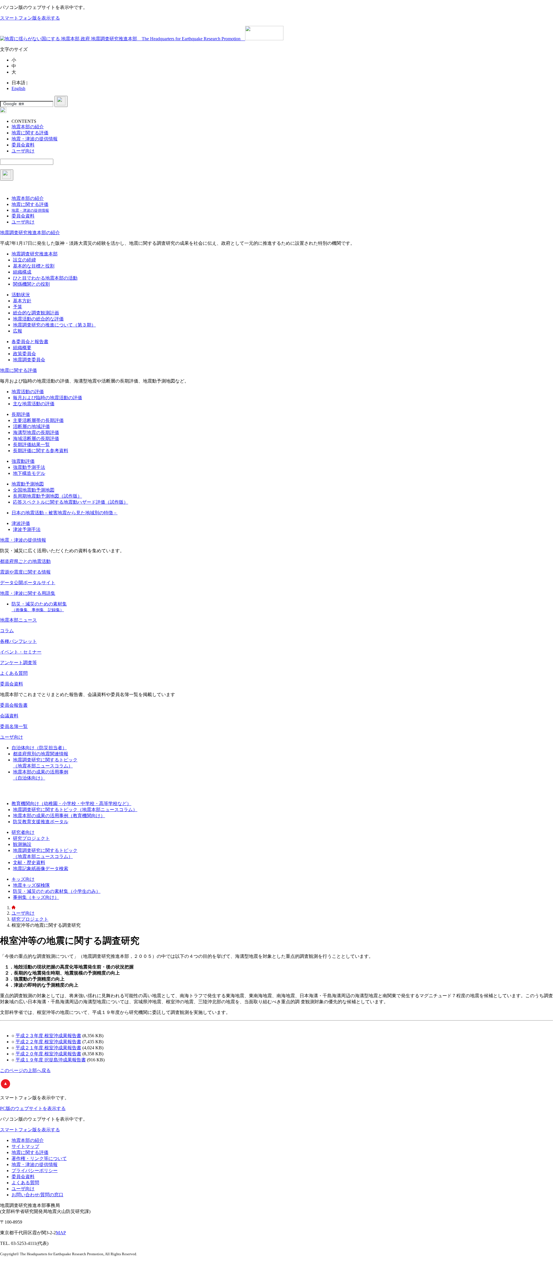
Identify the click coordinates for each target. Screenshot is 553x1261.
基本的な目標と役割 (33, 265)
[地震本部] (14, 907)
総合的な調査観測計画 (36, 312)
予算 (17, 306)
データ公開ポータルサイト (27, 582)
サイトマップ (25, 1146)
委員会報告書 (14, 705)
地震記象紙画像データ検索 (40, 868)
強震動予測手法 (29, 467)
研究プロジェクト (31, 838)
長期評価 (21, 414)
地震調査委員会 (29, 359)
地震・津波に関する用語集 (27, 593)
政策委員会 (24, 353)
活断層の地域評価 (31, 426)
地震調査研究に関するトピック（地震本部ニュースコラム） (75, 809)
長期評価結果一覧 (31, 444)
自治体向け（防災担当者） (39, 747)
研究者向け (23, 832)
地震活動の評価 (28, 391)
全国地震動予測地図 (33, 490)
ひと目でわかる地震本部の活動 (45, 278)
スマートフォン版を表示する (30, 18)
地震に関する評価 (18, 370)
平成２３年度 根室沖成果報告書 (48, 1035)
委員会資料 (11, 683)
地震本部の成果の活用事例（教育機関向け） (59, 815)
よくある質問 (14, 673)
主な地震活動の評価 (33, 403)
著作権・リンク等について (39, 1158)
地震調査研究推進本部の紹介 (30, 232)
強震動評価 (23, 461)
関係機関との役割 (31, 284)
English (18, 88)
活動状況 (21, 294)
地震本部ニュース (18, 620)
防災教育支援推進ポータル (40, 821)
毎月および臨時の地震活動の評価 (47, 397)
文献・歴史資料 (29, 862)
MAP (61, 1232)
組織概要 (22, 347)
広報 (17, 330)
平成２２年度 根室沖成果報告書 (48, 1041)
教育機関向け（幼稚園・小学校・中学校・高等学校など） (71, 803)
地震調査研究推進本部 (35, 253)
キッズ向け (23, 879)
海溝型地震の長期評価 (36, 432)
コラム (7, 630)
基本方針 (22, 300)
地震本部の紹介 (28, 1140)
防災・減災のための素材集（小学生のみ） (57, 891)
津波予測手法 (27, 529)
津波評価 (21, 523)
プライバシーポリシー (35, 1170)
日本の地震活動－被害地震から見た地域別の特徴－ (65, 512)
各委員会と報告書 (30, 341)
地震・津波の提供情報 (23, 540)
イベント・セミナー (20, 651)
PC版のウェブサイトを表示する (33, 1108)
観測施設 (22, 844)
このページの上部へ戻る (25, 1070)
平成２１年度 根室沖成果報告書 (48, 1047)
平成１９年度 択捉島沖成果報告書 (51, 1059)
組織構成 (22, 272)
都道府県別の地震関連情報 (40, 753)
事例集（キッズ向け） (36, 897)
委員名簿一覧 (14, 726)
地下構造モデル (29, 473)
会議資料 (9, 715)
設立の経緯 (24, 259)
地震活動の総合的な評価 (38, 318)
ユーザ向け (11, 737)
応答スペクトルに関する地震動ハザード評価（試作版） (70, 502)
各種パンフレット (18, 641)
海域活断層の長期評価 (36, 438)
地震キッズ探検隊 (31, 885)
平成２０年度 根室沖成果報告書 (48, 1053)
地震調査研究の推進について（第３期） (54, 324)
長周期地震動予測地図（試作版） (47, 496)
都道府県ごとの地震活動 (25, 561)
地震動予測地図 (28, 484)
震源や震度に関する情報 (25, 572)
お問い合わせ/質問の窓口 (37, 1194)
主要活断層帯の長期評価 (38, 420)
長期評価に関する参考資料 (40, 450)
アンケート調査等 (18, 662)
